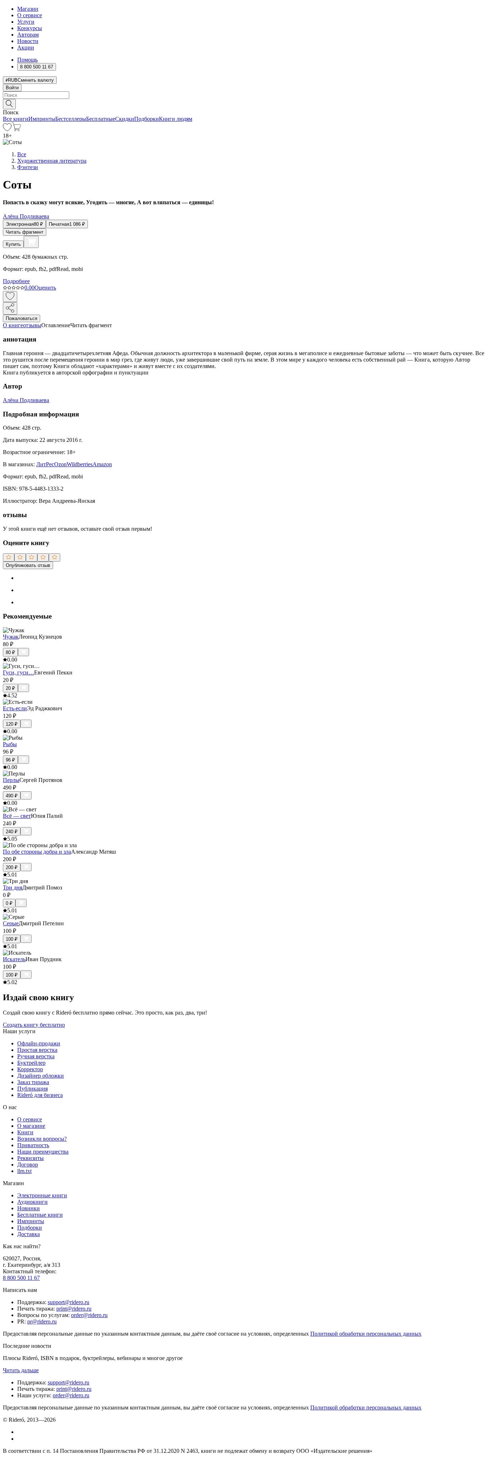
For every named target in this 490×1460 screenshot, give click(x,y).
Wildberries (80, 464)
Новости (27, 41)
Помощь (27, 60)
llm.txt (24, 1171)
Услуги (25, 22)
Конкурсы (29, 28)
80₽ (10, 652)
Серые (11, 923)
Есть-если (15, 708)
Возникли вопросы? (42, 1139)
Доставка (28, 1234)
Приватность (33, 1145)
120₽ (12, 724)
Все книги (15, 119)
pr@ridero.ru (42, 1321)
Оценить (45, 288)
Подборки (146, 119)
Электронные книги (42, 1195)
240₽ (12, 831)
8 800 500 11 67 (21, 1278)
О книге (13, 325)
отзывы (32, 325)
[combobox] (245, 95)
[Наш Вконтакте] (21, 1432)
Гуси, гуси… (18, 672)
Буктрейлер (31, 1063)
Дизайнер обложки (40, 1076)
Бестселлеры (70, 119)
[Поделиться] (10, 308)
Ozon (60, 464)
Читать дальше (21, 1370)
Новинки (28, 1208)
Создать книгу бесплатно (34, 1025)
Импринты (41, 119)
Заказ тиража (33, 1082)
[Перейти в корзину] (16, 129)
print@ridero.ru (73, 1309)
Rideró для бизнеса (40, 1095)
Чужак (11, 637)
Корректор (30, 1069)
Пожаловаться (21, 318)
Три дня (12, 887)
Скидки (124, 119)
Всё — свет (17, 816)
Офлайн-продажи (38, 1043)
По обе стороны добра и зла (37, 852)
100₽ (12, 939)
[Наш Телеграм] (20, 1439)
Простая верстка (37, 1050)
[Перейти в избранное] (7, 129)
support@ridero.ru (68, 1302)
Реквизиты (30, 1158)
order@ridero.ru (89, 1315)
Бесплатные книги (40, 1215)
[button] (245, 103)
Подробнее (16, 281)
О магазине (31, 1126)
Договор (27, 1164)
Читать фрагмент (24, 232)
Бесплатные (100, 119)
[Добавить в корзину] (31, 242)
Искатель (14, 959)
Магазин (27, 9)
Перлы (11, 780)
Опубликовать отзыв (28, 565)
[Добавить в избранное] (10, 296)
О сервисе (29, 15)
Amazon (102, 464)
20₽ (10, 688)
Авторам (28, 35)
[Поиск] (9, 104)
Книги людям (175, 119)
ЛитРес (45, 464)
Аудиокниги (32, 1202)
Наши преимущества (43, 1152)
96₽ (10, 760)
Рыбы (10, 744)
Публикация (32, 1089)
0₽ (9, 903)
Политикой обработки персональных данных (365, 1334)
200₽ (12, 867)
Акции (25, 47)
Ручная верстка (36, 1056)
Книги (25, 1132)
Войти (12, 87)
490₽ (12, 795)
